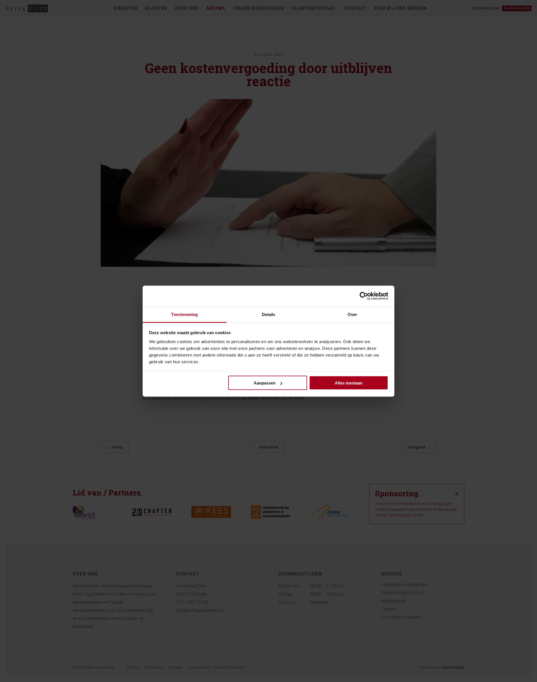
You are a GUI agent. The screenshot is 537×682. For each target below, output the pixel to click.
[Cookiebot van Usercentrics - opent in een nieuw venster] (363, 296)
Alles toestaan (348, 383)
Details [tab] (268, 314)
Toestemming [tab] (184, 314)
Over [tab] (352, 314)
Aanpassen (264, 383)
